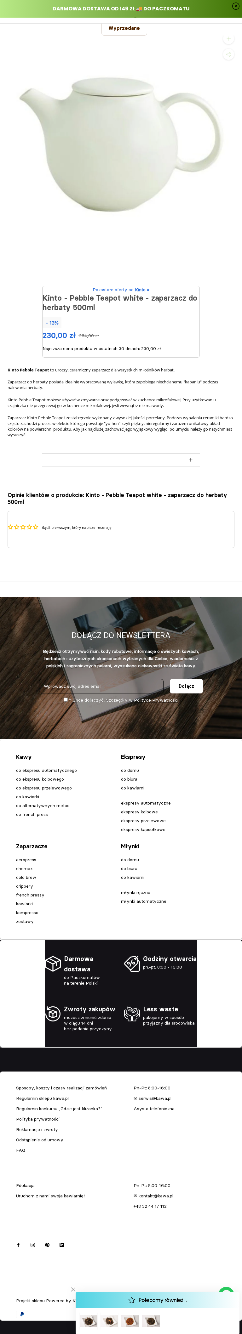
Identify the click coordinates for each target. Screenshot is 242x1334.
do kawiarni (132, 788)
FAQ (20, 1150)
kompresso (27, 912)
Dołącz (186, 686)
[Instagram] (33, 1244)
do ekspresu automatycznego (46, 770)
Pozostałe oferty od (121, 289)
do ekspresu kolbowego (40, 779)
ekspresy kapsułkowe (143, 829)
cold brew (26, 877)
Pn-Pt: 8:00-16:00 (152, 1088)
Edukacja (25, 1185)
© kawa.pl (25, 1292)
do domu (130, 770)
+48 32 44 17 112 (150, 1206)
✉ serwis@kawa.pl (152, 1098)
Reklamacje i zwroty (37, 1129)
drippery (24, 886)
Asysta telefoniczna (154, 1108)
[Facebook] (18, 1244)
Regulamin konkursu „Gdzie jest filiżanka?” (59, 1108)
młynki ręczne (135, 892)
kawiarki (24, 904)
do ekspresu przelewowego (44, 788)
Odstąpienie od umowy (39, 1140)
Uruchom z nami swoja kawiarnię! (50, 1196)
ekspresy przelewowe (143, 820)
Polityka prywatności (38, 1119)
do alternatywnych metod (43, 805)
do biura (129, 779)
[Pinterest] (47, 1244)
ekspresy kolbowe (139, 812)
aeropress (26, 859)
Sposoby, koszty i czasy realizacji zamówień (61, 1088)
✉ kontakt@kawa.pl (153, 1196)
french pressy (30, 895)
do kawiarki (27, 797)
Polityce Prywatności (156, 700)
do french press (32, 814)
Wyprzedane (124, 28)
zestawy (25, 921)
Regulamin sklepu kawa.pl (42, 1098)
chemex (24, 868)
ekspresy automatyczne (146, 803)
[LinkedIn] (62, 1244)
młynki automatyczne (143, 901)
